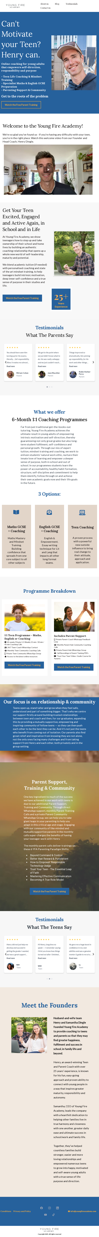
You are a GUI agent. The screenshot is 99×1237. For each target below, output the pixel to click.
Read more (11, 366)
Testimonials (71, 3)
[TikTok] (53, 1214)
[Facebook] (42, 1208)
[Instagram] (49, 1208)
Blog (57, 3)
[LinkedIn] (57, 1208)
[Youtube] (46, 1214)
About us (44, 3)
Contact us (45, 7)
